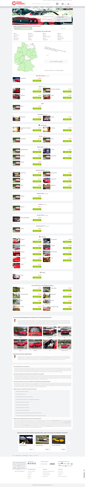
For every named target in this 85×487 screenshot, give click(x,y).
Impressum (29, 478)
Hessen (42, 136)
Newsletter (70, 0)
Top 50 (20, 7)
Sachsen (42, 204)
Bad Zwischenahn (61, 38)
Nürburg (60, 33)
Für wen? (42, 7)
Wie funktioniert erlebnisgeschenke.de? (57, 0)
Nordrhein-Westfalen (42, 170)
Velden (45, 38)
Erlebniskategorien (27, 7)
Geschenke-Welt (68, 7)
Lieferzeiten (44, 0)
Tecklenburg (46, 39)
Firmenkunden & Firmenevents (62, 476)
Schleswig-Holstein (42, 226)
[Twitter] (31, 463)
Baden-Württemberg (42, 75)
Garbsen (31, 39)
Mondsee (60, 39)
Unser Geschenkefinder (46, 474)
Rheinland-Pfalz (42, 193)
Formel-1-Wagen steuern (49, 426)
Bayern (42, 86)
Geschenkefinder (49, 0)
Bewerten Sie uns (45, 476)
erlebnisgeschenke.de (18, 455)
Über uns (64, 0)
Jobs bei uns (29, 474)
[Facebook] (28, 463)
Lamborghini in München (55, 420)
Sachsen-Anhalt (42, 215)
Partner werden (60, 471)
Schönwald (16, 39)
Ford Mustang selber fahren (67, 422)
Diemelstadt (60, 36)
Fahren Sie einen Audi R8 (67, 421)
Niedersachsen (42, 147)
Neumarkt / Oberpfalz (47, 36)
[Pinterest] (33, 463)
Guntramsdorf (17, 38)
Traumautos (30, 455)
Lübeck (16, 36)
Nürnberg (31, 33)
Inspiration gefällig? (58, 7)
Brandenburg (43, 114)
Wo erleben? (36, 7)
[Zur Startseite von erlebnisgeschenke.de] (19, 3)
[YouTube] (35, 463)
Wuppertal (31, 36)
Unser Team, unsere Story (31, 471)
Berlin (16, 33)
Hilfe (67, 0)
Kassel (45, 33)
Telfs (30, 38)
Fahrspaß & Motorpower (25, 455)
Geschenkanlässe (49, 7)
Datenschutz (29, 476)
